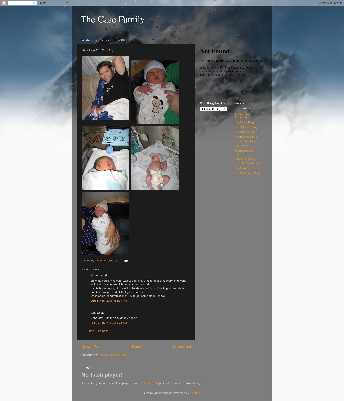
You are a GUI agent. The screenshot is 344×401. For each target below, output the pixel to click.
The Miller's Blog (244, 168)
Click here (149, 383)
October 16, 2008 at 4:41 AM (109, 323)
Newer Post (91, 346)
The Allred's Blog (244, 131)
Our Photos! (241, 145)
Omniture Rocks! (244, 158)
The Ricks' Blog (244, 122)
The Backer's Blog (245, 136)
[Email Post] (126, 260)
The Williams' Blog (245, 127)
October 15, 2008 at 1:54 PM (109, 300)
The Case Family (112, 18)
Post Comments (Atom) (113, 354)
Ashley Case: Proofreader (242, 116)
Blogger (194, 392)
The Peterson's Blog (247, 173)
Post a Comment (97, 330)
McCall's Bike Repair (247, 163)
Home (137, 346)
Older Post (182, 346)
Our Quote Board (245, 141)
